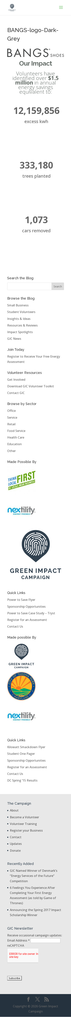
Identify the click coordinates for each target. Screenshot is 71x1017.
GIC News (14, 339)
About (14, 810)
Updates (16, 844)
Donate (15, 850)
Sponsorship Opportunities (26, 606)
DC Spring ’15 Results (22, 780)
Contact (15, 837)
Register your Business (26, 830)
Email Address (18, 940)
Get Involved (16, 379)
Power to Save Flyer (21, 600)
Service (12, 417)
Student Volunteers (21, 312)
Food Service (16, 431)
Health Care (15, 437)
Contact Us (15, 626)
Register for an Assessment (27, 620)
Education (14, 444)
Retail (11, 424)
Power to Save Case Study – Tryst (31, 613)
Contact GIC (16, 393)
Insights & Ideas (18, 319)
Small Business (18, 305)
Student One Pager (21, 754)
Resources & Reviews (22, 325)
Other (11, 451)
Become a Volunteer (24, 817)
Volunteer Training (23, 824)
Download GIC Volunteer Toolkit (30, 386)
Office (11, 411)
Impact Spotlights (20, 332)
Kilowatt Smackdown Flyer (26, 747)
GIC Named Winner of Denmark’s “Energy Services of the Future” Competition (33, 876)
